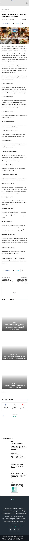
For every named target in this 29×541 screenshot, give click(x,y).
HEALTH (13, 12)
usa (25, 260)
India (14, 322)
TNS (4, 19)
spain (21, 260)
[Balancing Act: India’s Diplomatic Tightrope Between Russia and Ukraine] (5, 485)
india (13, 260)
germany (4, 260)
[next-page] (5, 392)
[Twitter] (18, 529)
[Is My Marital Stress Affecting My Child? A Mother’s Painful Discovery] (14, 345)
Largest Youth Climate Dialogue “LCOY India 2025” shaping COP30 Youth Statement (18, 476)
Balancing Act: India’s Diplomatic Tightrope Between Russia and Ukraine (19, 485)
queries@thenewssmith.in (17, 526)
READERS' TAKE (14, 354)
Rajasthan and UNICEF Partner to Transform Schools (14, 386)
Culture (9, 12)
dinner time (21, 258)
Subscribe (23, 403)
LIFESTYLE (7, 9)
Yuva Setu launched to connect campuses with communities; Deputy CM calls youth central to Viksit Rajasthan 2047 (14, 327)
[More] (22, 23)
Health (9, 260)
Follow (14, 403)
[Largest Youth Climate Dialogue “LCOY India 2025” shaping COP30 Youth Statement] (5, 475)
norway (17, 260)
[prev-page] (2, 392)
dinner (16, 258)
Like (6, 403)
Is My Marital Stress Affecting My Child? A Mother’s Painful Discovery (14, 357)
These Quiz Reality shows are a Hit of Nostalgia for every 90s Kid (8, 281)
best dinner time (9, 258)
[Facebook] (10, 529)
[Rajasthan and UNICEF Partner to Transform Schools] (14, 375)
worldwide (4, 262)
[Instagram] (14, 529)
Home (3, 9)
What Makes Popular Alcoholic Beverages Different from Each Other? (22, 281)
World (12, 482)
